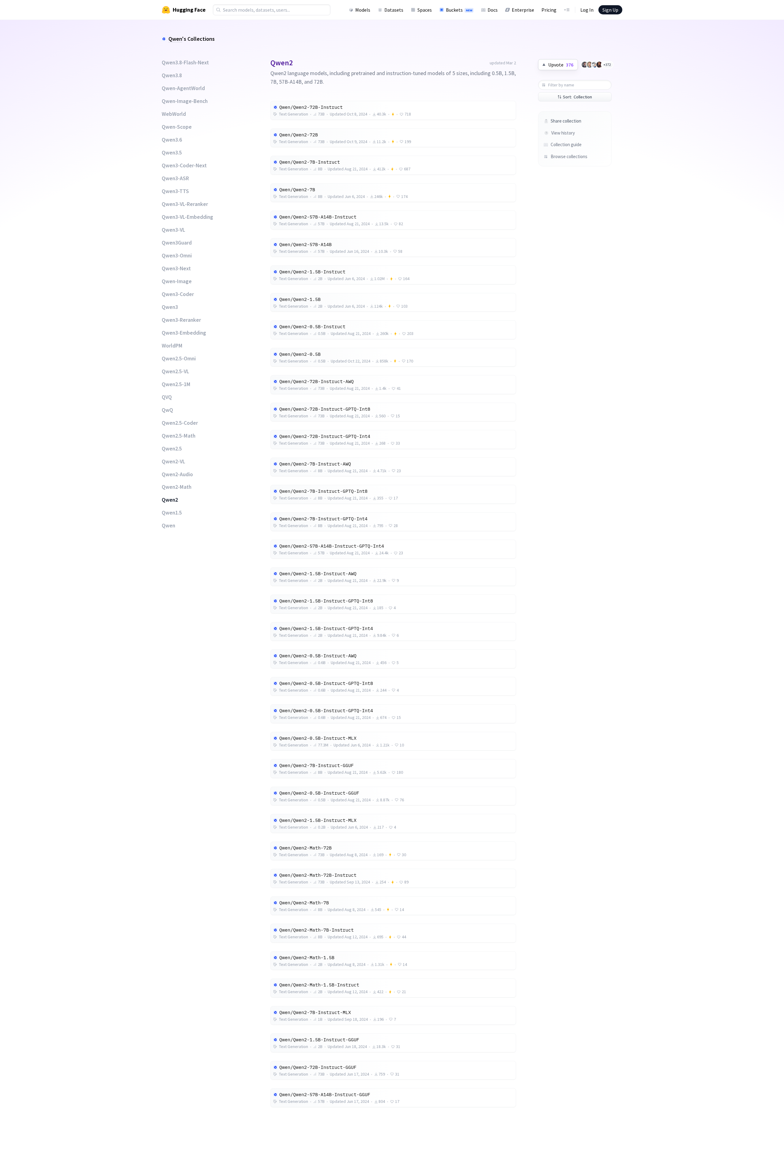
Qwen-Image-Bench (185, 101)
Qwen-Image (177, 281)
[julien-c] (585, 65)
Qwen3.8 (172, 75)
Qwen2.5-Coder (180, 423)
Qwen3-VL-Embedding (187, 217)
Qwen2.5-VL (175, 371)
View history (563, 133)
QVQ (167, 397)
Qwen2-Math (176, 487)
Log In (587, 10)
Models (362, 10)
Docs (493, 10)
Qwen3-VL (173, 229)
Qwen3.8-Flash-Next (185, 62)
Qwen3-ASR (175, 178)
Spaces (424, 10)
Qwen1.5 (172, 512)
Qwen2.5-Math (178, 435)
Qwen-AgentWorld (183, 88)
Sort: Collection (577, 97)
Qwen (175, 38)
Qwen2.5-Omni (179, 358)
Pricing (548, 10)
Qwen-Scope (177, 126)
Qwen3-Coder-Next (184, 165)
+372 (607, 64)
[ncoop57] (594, 65)
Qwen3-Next (176, 268)
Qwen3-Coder (178, 294)
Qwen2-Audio (177, 474)
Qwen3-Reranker (181, 320)
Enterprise (523, 10)
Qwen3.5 (172, 152)
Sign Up (610, 10)
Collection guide (566, 144)
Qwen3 (170, 307)
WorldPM (172, 345)
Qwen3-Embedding (184, 332)
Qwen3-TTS (175, 191)
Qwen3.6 (172, 139)
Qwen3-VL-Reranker (185, 204)
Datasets (393, 10)
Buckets (459, 10)
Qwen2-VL (173, 461)
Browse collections (569, 156)
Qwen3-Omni (177, 255)
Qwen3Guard (177, 242)
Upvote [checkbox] (560, 65)
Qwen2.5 (172, 448)
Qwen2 (170, 499)
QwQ (167, 410)
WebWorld (174, 114)
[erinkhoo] (599, 65)
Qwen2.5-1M (176, 384)
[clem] (589, 65)
